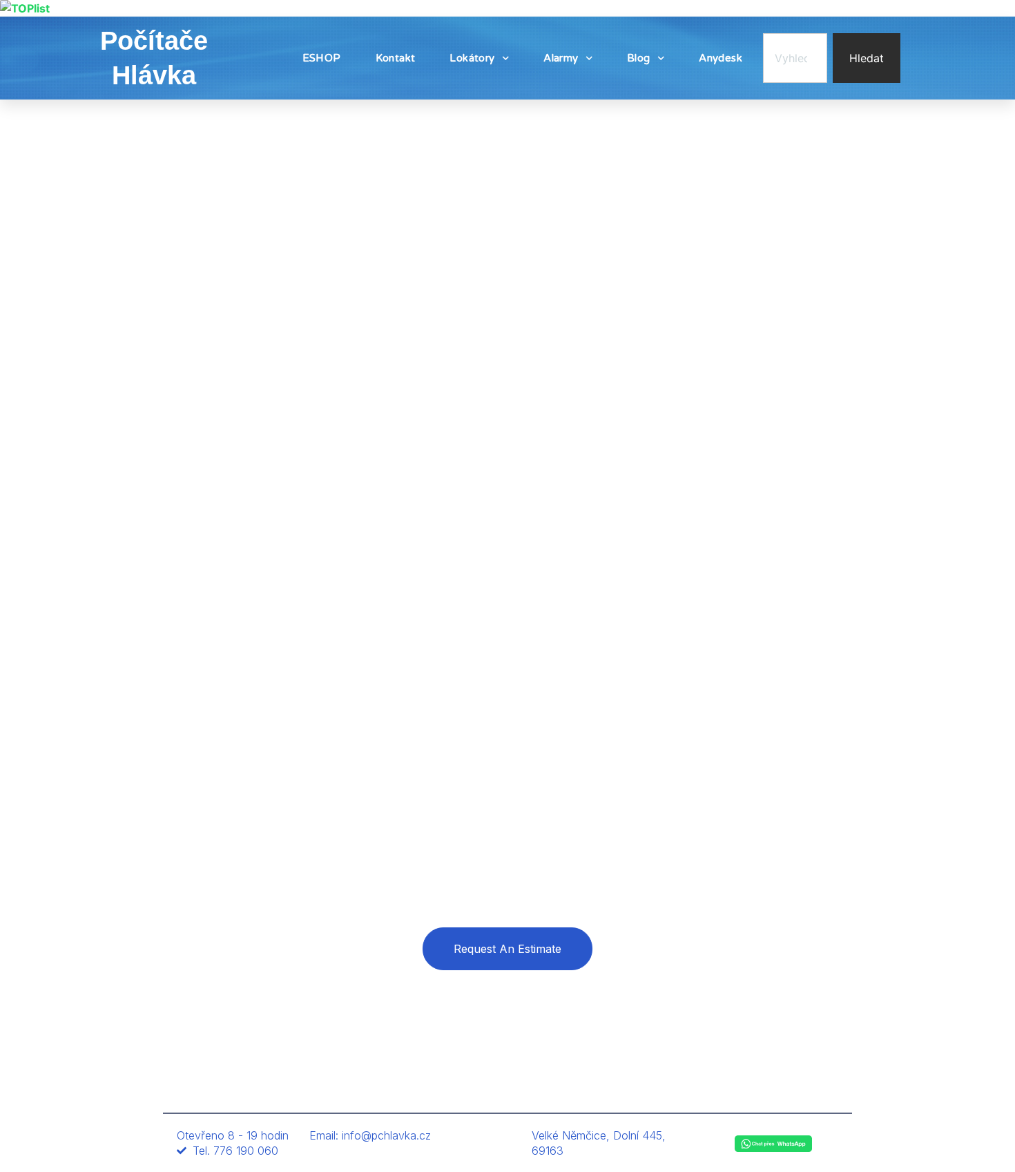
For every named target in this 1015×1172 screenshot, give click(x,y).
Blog (638, 58)
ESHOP (321, 58)
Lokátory (472, 58)
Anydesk (720, 58)
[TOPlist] (25, 8)
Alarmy (560, 58)
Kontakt (396, 58)
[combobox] (795, 58)
